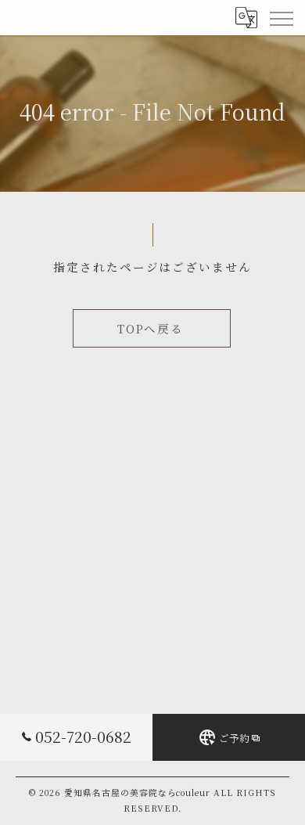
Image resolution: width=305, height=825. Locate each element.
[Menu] (281, 17)
